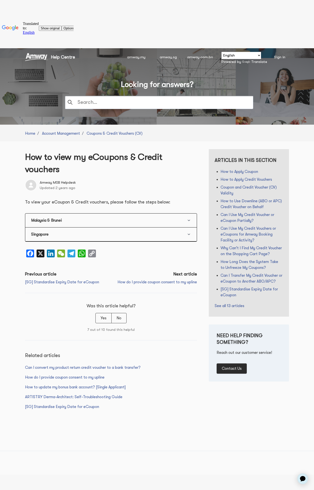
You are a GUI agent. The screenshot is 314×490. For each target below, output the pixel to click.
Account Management (61, 133)
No (119, 318)
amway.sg (168, 57)
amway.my (136, 57)
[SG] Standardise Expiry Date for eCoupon (62, 282)
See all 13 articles (229, 306)
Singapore (40, 234)
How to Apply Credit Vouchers (246, 179)
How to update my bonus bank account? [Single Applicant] (75, 387)
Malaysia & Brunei (46, 220)
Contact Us (232, 368)
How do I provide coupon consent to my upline (157, 282)
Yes (103, 318)
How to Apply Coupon (239, 171)
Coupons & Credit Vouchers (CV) (115, 133)
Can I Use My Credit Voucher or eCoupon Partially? (247, 218)
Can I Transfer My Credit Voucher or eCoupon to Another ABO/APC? (251, 278)
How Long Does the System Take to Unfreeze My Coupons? (249, 265)
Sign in (279, 57)
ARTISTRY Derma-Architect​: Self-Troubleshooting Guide (73, 397)
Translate (259, 62)
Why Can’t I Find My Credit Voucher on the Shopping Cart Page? (251, 251)
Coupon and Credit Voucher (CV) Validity (249, 190)
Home (30, 133)
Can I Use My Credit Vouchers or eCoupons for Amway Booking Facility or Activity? (248, 234)
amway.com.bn (200, 57)
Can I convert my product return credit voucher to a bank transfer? (83, 367)
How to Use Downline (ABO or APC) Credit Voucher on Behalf (251, 204)
